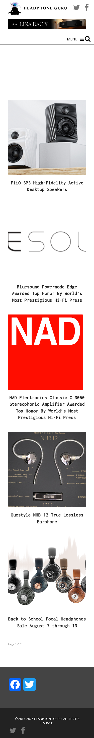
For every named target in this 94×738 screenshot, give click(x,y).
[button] (72, 39)
